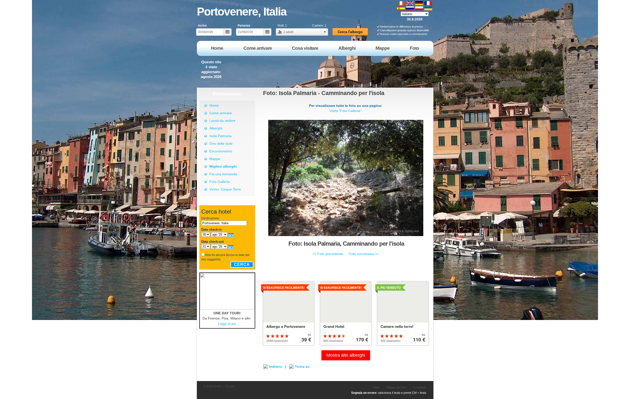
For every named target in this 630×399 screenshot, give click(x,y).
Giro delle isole (221, 143)
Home (214, 105)
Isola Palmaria (220, 136)
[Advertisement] (344, 70)
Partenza (244, 25)
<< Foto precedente (328, 254)
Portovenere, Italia (241, 11)
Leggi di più (227, 324)
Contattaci (419, 387)
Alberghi (215, 128)
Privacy (230, 386)
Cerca (242, 264)
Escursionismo (220, 151)
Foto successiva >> (364, 254)
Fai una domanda (223, 174)
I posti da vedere (222, 121)
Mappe (214, 159)
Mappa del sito (396, 387)
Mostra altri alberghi (345, 355)
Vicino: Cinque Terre (225, 189)
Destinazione (210, 218)
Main (376, 387)
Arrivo (202, 25)
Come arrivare (220, 113)
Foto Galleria (219, 182)
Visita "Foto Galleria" (346, 111)
